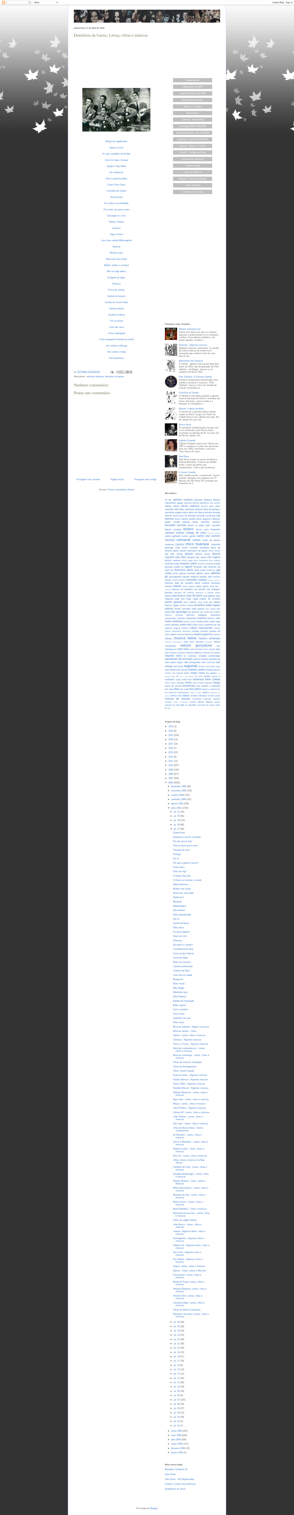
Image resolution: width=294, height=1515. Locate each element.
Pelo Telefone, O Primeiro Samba (195, 377)
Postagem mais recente (88, 479)
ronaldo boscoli (212, 670)
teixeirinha (189, 685)
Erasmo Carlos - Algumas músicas (190, 1075)
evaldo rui (179, 567)
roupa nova (197, 672)
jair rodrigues (213, 589)
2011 (171, 761)
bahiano (186, 522)
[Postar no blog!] (121, 372)
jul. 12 (177, 1382)
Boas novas (179, 983)
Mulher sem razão (182, 888)
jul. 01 (177, 1425)
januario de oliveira (184, 592)
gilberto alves (203, 573)
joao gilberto (209, 595)
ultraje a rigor (195, 693)
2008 (171, 774)
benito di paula (196, 525)
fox (171, 570)
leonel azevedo (182, 608)
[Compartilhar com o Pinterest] (131, 372)
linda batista (198, 608)
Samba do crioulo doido (116, 302)
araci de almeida (187, 515)
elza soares (214, 560)
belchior (216, 522)
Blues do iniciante (182, 962)
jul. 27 (177, 829)
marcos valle (213, 618)
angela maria (181, 512)
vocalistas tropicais (201, 699)
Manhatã (177, 901)
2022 (171, 735)
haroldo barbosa (190, 576)
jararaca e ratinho (204, 592)
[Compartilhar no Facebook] (127, 372)
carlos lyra (203, 535)
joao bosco (179, 595)
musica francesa (185, 634)
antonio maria (171, 515)
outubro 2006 (178, 795)
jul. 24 (177, 1330)
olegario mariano (177, 652)
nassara (199, 641)
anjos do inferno (196, 512)
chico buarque (197, 544)
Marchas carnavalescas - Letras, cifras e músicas (189, 1049)
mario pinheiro (172, 624)
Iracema (116, 228)
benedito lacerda (175, 525)
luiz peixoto (193, 612)
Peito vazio (178, 1022)
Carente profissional (183, 966)
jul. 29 (177, 820)
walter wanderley (181, 702)
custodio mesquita (199, 547)
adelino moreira (183, 499)
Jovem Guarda (192, 165)
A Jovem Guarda (187, 472)
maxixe (168, 628)
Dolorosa (177, 940)
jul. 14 (177, 1373)
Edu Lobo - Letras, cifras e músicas (190, 1123)
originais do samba (211, 652)
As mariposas (116, 172)
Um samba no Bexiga (116, 345)
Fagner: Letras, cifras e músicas (189, 1266)
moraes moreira (200, 631)
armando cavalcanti (206, 515)
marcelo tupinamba (186, 618)
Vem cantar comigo (116, 352)
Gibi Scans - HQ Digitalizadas (179, 1479)
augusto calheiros (211, 519)
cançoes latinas (213, 533)
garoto (175, 573)
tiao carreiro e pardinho (208, 686)
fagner (188, 566)
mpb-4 (173, 634)
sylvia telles (198, 683)
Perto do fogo (179, 871)
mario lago (215, 621)
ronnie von (170, 673)
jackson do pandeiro (182, 589)
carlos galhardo (173, 536)
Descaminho (116, 197)
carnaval (183, 540)
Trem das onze (116, 327)
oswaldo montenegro (209, 656)
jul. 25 (177, 1326)
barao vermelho (201, 522)
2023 (171, 731)
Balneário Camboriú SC (176, 1469)
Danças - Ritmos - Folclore (192, 146)
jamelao (169, 592)
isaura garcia (202, 586)
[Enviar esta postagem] (111, 372)
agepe (180, 503)
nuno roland (209, 649)
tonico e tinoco (209, 689)
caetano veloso (174, 532)
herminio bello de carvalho (179, 583)
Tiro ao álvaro (116, 321)
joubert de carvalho (210, 599)
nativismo (208, 642)
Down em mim (180, 936)
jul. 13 (177, 1378)
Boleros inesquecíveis (190, 329)
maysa (176, 628)
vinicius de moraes (177, 698)
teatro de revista (173, 686)
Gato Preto (170, 1474)
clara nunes (181, 547)
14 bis (168, 500)
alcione (204, 506)
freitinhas (211, 570)
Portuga (177, 854)
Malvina (116, 246)
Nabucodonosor (180, 884)
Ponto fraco (178, 867)
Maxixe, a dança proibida (191, 408)
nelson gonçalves (196, 645)
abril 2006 (176, 1439)
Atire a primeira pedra (116, 178)
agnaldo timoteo (191, 503)
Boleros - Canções (193, 106)
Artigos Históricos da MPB (192, 93)
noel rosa (183, 649)
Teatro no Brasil (192, 185)
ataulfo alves (195, 519)
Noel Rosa (184, 456)
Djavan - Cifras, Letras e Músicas (189, 1270)
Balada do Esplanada (183, 1001)
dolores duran (202, 554)
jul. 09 (177, 1391)
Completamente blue (183, 949)
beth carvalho (213, 525)
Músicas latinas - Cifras (184, 1031)
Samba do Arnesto (116, 296)
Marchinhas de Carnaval (191, 361)
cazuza (179, 544)
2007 (171, 778)
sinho (188, 682)
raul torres (178, 666)
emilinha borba (172, 563)
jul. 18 (177, 1356)
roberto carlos (196, 669)
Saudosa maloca (116, 314)
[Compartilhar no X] (124, 372)
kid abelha (214, 602)
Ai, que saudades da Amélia (116, 153)
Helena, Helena (116, 222)
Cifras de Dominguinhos (185, 1066)
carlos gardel (188, 536)
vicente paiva (214, 696)
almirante (189, 509)
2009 (171, 769)
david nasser (179, 550)
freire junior (200, 570)
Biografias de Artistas (192, 100)
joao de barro (194, 595)
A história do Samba (189, 392)
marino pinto (203, 621)
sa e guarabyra (186, 676)
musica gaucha (203, 634)
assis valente (181, 519)
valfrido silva (176, 696)
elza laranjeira (201, 560)
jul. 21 (177, 1343)
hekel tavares (179, 580)
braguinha (215, 529)
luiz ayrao (210, 609)
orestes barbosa (194, 652)
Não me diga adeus (116, 271)
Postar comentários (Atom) (121, 489)
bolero (188, 529)
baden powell (172, 522)
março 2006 (177, 1444)
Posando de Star (181, 850)
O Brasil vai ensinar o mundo (187, 880)
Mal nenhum (179, 910)
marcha (201, 618)
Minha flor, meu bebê (183, 893)
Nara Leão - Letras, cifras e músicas (191, 1099)
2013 (171, 752)
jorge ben (180, 599)
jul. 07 (177, 1399)
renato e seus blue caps (209, 666)
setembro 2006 (178, 799)
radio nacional (208, 662)
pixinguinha (194, 662)
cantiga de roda (195, 532)
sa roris (198, 676)
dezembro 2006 (179, 786)
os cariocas (190, 656)
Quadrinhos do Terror (175, 1489)
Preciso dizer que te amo (185, 845)
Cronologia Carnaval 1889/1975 (192, 139)
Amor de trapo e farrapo (116, 160)
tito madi (184, 689)
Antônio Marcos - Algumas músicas (190, 1079)
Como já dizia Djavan (183, 953)
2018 (171, 739)
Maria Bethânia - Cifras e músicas (190, 1209)
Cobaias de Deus (181, 970)
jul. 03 (177, 1417)
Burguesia (178, 979)
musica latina (185, 638)
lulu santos (215, 612)
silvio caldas (212, 679)
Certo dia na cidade (182, 975)
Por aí (176, 858)
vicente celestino (198, 695)
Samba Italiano (116, 308)
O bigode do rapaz (116, 277)
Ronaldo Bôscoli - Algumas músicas (191, 1088)
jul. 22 (177, 1339)
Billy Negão (178, 988)
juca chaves (190, 602)
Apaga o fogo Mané (116, 166)
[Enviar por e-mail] (118, 372)
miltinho (185, 628)
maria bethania (174, 621)
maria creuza (190, 621)
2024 (171, 726)
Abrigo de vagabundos (116, 141)
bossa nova (202, 529)
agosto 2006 (177, 803)
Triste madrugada (116, 333)
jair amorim (200, 589)
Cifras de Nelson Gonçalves (187, 1309)
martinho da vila (212, 624)
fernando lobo (200, 567)
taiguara (208, 683)
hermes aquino (214, 580)
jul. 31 (177, 811)
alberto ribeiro (172, 506)
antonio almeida (212, 512)
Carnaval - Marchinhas (193, 119)
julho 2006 (176, 808)
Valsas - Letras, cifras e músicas (189, 1035)
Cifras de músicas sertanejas (187, 1062)
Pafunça (116, 283)
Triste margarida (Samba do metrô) (116, 339)
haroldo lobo (206, 576)
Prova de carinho (116, 290)
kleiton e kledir (186, 605)
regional (190, 666)
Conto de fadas (180, 957)
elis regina (213, 557)
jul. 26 (177, 1322)
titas (176, 689)
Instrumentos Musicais (192, 159)
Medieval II (178, 897)
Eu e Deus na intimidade (116, 203)
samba (206, 676)
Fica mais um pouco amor (116, 209)
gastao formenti (187, 573)
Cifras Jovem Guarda (183, 1071)
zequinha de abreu (206, 705)
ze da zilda (178, 705)
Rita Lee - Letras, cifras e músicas (190, 1155)
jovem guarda (173, 601)
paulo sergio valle (179, 662)
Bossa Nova (193, 113)
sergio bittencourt (183, 679)
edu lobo (180, 557)
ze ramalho (190, 705)
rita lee (184, 670)
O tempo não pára (182, 876)
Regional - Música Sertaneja (193, 178)
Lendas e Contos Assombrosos (180, 1484)
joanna (168, 595)
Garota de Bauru (181, 923)
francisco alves (184, 569)
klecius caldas (172, 605)
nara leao (189, 641)
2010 (171, 765)
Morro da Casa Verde (116, 259)
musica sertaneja (209, 638)
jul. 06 (177, 1404)
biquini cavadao (173, 529)
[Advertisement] (116, 62)
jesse (217, 592)
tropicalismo (183, 692)
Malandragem (179, 906)
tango (216, 682)
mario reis (186, 624)
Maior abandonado (182, 914)
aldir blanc (180, 509)
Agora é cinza (116, 147)
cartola (196, 540)
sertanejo (198, 679)
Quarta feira (179, 832)
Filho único (178, 927)
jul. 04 (177, 1412)
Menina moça (116, 252)
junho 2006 (177, 1431)
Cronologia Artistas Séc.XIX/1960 (192, 133)
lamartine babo (203, 605)
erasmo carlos (188, 563)
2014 (171, 748)
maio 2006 (176, 1435)
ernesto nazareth (205, 564)
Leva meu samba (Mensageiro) (116, 240)
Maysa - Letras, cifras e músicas (189, 1103)
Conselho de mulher (116, 191)
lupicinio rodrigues (196, 615)
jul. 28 (177, 824)
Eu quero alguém (181, 932)
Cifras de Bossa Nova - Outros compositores (188, 1129)
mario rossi (197, 624)
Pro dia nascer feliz (182, 841)
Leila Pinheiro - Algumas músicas (189, 1108)
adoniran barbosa (95, 376)
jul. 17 (177, 1360)
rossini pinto (183, 673)
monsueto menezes (181, 631)
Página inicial (117, 479)
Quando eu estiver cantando (187, 837)
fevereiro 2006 (178, 1448)
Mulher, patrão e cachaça (116, 265)
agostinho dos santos (210, 503)
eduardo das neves (196, 557)
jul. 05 (177, 1408)
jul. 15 (177, 1369)
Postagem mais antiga (145, 479)
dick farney (176, 554)
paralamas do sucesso (178, 658)
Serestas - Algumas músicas (193, 345)
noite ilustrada (196, 649)
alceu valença (190, 505)
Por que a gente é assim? (185, 863)
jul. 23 (177, 1335)
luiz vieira (204, 612)
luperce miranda (174, 615)
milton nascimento (201, 627)
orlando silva (173, 655)
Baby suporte (179, 1005)
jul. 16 (177, 1365)
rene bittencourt (172, 670)
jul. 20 (177, 1348)
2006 (171, 782)
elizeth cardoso (173, 560)
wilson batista (205, 702)
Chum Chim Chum (116, 184)
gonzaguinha (175, 576)
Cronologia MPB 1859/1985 (192, 126)
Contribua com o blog (192, 192)
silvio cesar (170, 683)
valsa (186, 695)
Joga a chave (116, 234)
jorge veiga (192, 599)
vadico (205, 692)
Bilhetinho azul (180, 992)
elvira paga (187, 560)
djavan (189, 553)
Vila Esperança (116, 358)
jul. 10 (177, 1386)
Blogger (154, 1508)
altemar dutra (201, 509)
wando (193, 702)
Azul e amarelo (180, 1009)
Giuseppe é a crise (116, 215)
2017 (171, 744)
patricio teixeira (200, 659)
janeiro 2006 (177, 1452)
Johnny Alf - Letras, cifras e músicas (191, 1112)
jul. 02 (177, 1421)
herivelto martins (196, 579)
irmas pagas (188, 586)
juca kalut (203, 602)
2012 (171, 756)
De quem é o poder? (183, 944)
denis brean (214, 551)
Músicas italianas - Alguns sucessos (191, 1026)
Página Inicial (192, 80)
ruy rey (175, 676)
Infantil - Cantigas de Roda (192, 152)
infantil (177, 586)
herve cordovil (202, 583)
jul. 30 (177, 816)
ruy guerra (211, 673)
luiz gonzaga (179, 611)
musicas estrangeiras (173, 642)
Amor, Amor (179, 1014)
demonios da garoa (114, 376)
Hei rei (176, 919)
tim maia (169, 689)
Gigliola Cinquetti (187, 440)
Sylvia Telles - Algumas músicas (189, 1083)
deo (166, 554)
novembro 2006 (179, 790)
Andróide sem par (181, 1018)
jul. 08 (177, 1395)
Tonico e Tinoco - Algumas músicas (190, 1044)
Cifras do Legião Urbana (185, 1220)
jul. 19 (177, 1352)
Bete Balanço (179, 996)
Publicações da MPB (192, 86)
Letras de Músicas (193, 172)
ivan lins (214, 586)
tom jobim (195, 689)
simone (180, 682)
